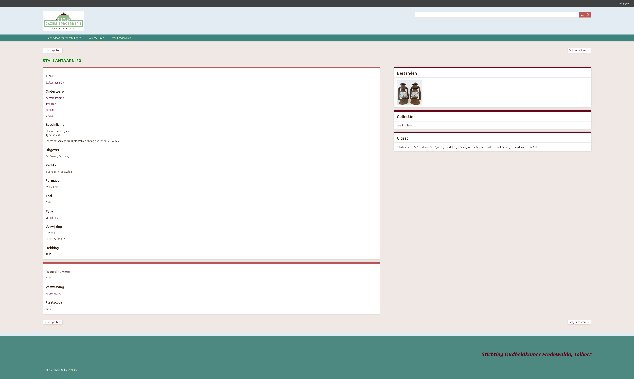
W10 (48, 308)
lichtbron (51, 103)
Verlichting (52, 217)
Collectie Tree (96, 37)
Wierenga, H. (53, 293)
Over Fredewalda (120, 37)
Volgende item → (579, 50)
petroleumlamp (55, 97)
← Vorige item (52, 50)
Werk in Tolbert (406, 125)
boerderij (51, 109)
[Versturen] (588, 14)
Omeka (72, 369)
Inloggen (623, 3)
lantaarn (50, 115)
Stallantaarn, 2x (55, 82)
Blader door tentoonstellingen (63, 37)
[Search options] (582, 14)
